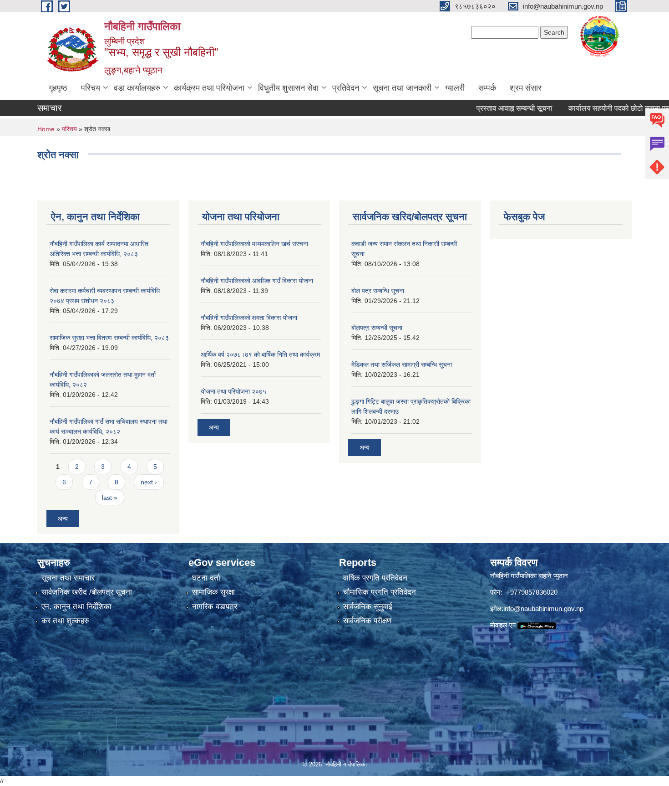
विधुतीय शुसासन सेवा (288, 87)
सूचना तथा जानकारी (402, 87)
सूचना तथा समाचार (68, 578)
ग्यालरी (455, 87)
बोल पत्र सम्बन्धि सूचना (377, 290)
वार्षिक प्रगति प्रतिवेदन (375, 578)
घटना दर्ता (206, 578)
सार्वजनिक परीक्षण (367, 620)
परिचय (90, 87)
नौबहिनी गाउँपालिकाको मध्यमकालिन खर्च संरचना (254, 243)
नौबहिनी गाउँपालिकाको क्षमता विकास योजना (249, 317)
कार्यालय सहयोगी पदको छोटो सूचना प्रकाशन (607, 108)
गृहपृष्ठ (58, 87)
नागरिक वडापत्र (214, 606)
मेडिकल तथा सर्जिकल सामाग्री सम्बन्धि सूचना (401, 364)
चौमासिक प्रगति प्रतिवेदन (379, 592)
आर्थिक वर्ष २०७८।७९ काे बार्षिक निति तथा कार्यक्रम (260, 354)
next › (149, 482)
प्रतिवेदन (345, 87)
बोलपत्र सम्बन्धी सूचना (376, 327)
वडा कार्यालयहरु (137, 87)
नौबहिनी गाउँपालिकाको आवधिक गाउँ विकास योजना (257, 280)
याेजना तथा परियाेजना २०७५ (233, 391)
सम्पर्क (487, 87)
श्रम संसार (526, 87)
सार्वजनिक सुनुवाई (367, 606)
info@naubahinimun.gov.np (543, 608)
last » (109, 497)
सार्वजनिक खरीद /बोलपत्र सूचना (86, 592)
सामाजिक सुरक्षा (213, 592)
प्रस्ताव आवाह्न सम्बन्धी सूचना (495, 108)
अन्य (63, 518)
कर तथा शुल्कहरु (65, 620)
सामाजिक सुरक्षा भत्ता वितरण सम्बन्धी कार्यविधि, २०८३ (109, 337)
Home (46, 129)
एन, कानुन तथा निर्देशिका (76, 606)
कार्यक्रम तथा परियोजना (209, 87)
